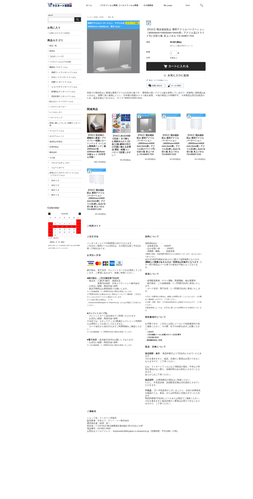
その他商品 (148, 5)
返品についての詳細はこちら (158, 80)
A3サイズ (55, 180)
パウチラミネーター (57, 107)
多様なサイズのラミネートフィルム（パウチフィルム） (64, 174)
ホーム (89, 5)
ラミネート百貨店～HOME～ (96, 17)
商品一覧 (111, 17)
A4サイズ (55, 185)
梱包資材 (53, 152)
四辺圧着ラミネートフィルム (63, 96)
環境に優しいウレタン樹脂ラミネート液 (65, 124)
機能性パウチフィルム (58, 67)
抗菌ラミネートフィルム (61, 82)
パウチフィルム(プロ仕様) (60, 62)
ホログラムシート (56, 136)
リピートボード (57, 168)
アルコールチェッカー (60, 163)
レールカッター (55, 112)
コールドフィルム (56, 131)
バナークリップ (55, 118)
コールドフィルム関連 (128, 5)
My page (168, 5)
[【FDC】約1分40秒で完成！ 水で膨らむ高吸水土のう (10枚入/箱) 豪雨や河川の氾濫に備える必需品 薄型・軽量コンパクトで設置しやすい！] (121, 123)
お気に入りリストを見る (59, 33)
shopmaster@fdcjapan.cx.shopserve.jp (131, 431)
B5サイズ (55, 195)
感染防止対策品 (55, 142)
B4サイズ (55, 190)
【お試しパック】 (56, 56)
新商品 (52, 51)
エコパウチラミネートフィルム (64, 87)
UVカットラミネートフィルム (63, 77)
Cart (188, 5)
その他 (52, 158)
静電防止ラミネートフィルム (63, 92)
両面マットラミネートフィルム (64, 72)
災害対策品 (54, 147)
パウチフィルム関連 (109, 5)
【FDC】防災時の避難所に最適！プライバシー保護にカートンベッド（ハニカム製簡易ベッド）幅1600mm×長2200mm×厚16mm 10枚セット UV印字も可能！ (96, 146)
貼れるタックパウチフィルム (61, 101)
